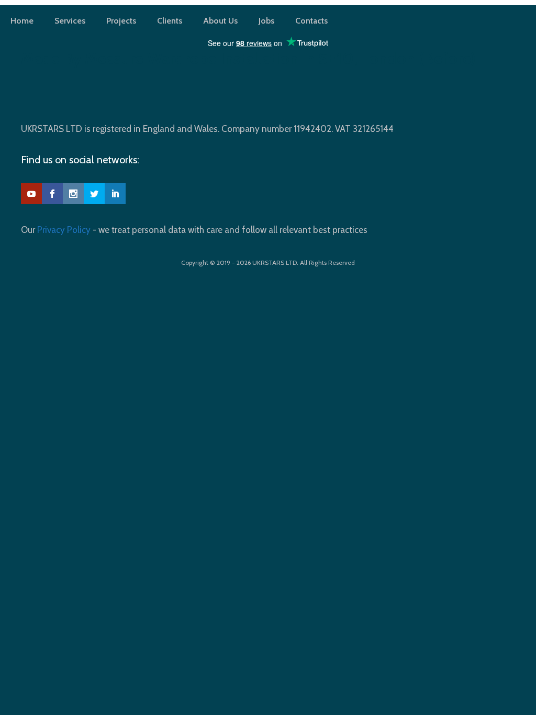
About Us (220, 21)
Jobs (266, 21)
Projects (121, 21)
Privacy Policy (64, 230)
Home (22, 21)
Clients (169, 21)
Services (69, 21)
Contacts (311, 21)
